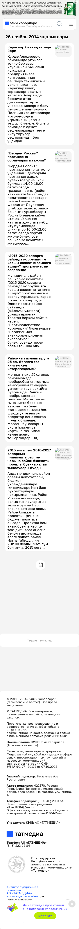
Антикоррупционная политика (22, 888)
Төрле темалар (39, 640)
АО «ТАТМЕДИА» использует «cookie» (22, 894)
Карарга (45, 916)
